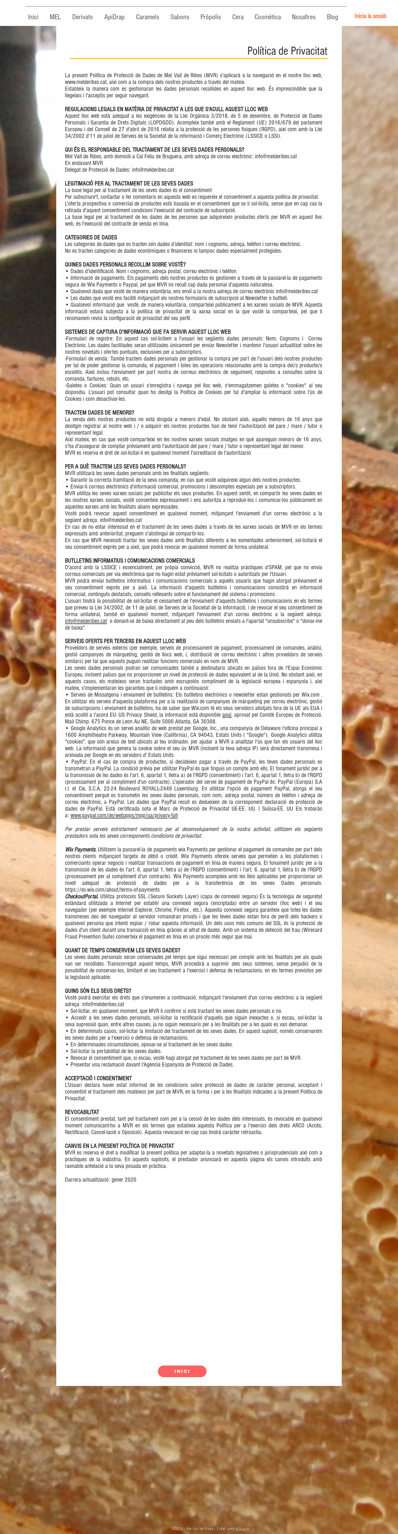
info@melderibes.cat (276, 156)
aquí (226, 714)
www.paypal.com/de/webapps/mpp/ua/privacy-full (124, 815)
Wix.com (242, 1529)
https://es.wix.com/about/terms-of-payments (112, 889)
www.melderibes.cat (86, 82)
